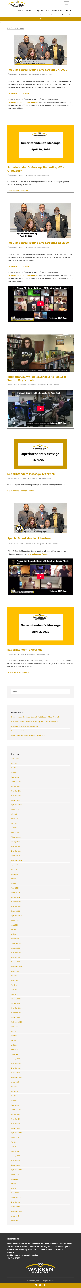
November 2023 (16, 906)
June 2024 (14, 874)
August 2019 (15, 1137)
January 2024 (15, 897)
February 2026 (16, 782)
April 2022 (14, 989)
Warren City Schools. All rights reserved (41, 1281)
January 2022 (15, 1003)
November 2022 (16, 957)
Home (20, 10)
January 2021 (15, 1059)
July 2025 (14, 814)
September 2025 (16, 805)
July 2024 (14, 869)
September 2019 (16, 1133)
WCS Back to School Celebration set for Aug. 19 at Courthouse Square (34, 721)
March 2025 (15, 832)
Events (54, 15)
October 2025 (15, 800)
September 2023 (16, 916)
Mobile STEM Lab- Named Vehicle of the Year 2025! (28, 735)
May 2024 (14, 879)
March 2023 (15, 939)
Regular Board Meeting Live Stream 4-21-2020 (38, 242)
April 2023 (14, 934)
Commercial (33, 384)
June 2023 (14, 925)
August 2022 (15, 971)
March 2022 (15, 994)
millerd (22, 175)
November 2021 (16, 1013)
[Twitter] (36, 1285)
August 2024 (15, 865)
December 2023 (16, 902)
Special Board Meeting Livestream (30, 538)
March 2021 (15, 1049)
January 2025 (15, 842)
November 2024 (16, 851)
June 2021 (14, 1036)
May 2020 (14, 1096)
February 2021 (16, 1054)
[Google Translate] (44, 1285)
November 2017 (16, 1202)
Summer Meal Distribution (19, 731)
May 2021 (14, 1040)
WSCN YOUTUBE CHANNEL (19, 93)
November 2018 (16, 1160)
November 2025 (16, 795)
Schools (43, 15)
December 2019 (16, 1119)
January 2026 (15, 786)
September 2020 (16, 1077)
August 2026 (15, 758)
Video (11, 544)
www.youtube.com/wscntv (37, 554)
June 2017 (14, 1221)
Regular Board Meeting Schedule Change (24, 726)
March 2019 (15, 1151)
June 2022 (14, 980)
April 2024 (14, 883)
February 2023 (16, 943)
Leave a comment (47, 74)
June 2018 (14, 1179)
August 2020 (15, 1082)
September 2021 (16, 1022)
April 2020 (14, 1100)
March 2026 (15, 777)
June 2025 (14, 818)
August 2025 (15, 809)
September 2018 (16, 1170)
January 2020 (15, 1114)
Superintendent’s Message (17, 190)
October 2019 (15, 1128)
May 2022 (14, 985)
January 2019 (15, 1156)
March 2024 (15, 888)
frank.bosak (23, 74)
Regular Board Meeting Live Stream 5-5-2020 (37, 69)
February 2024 (16, 892)
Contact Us (67, 15)
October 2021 (15, 1017)
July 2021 (14, 1031)
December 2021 (16, 1008)
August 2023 (15, 920)
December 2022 (16, 952)
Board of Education (60, 10)
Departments (41, 10)
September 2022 (16, 966)
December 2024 (16, 846)
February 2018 (16, 1197)
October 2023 (15, 911)
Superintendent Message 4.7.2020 (20, 490)
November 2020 (16, 1068)
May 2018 (14, 1183)
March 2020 (15, 1105)
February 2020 (16, 1110)
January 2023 (15, 948)
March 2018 (15, 1193)
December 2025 (16, 791)
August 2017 (15, 1216)
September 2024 (16, 860)
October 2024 (15, 855)
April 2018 (14, 1188)
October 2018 (15, 1165)
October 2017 (15, 1207)
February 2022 (16, 999)
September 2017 (16, 1211)
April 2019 (14, 1147)
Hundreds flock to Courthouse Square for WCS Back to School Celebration (35, 717)
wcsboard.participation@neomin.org (23, 102)
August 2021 (15, 1026)
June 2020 (14, 1091)
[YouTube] (40, 1285)
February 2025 (16, 837)
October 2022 (15, 962)
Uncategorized (34, 74)
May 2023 (14, 929)
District (28, 10)
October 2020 (15, 1073)
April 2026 (14, 772)
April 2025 (14, 828)
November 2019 (16, 1123)
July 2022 (14, 976)
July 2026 (14, 763)
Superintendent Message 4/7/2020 (31, 474)
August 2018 (15, 1174)
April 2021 (14, 1045)
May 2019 (14, 1142)
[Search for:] (40, 692)
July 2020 (14, 1086)
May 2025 (14, 823)
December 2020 (16, 1063)
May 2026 (14, 768)
